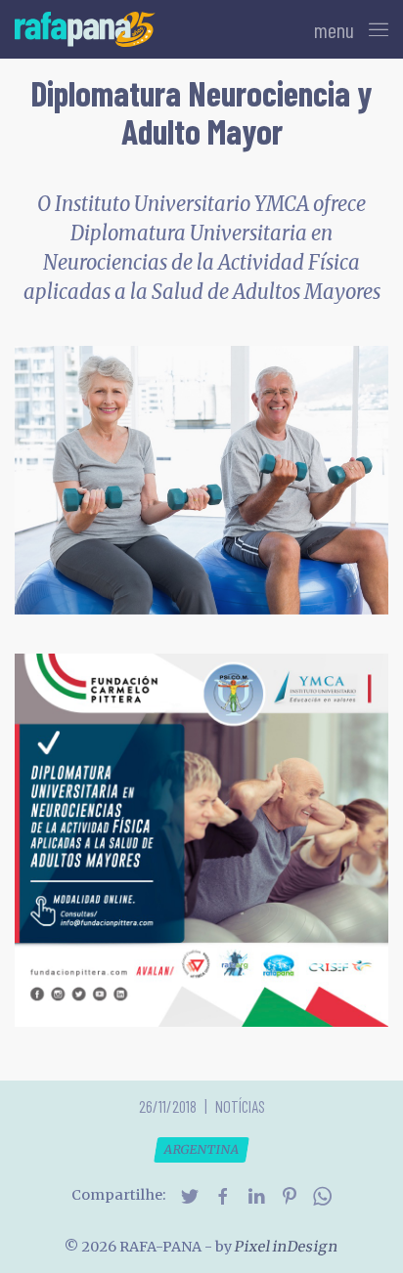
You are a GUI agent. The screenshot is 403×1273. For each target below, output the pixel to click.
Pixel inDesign (286, 1246)
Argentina (201, 1149)
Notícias (240, 1106)
